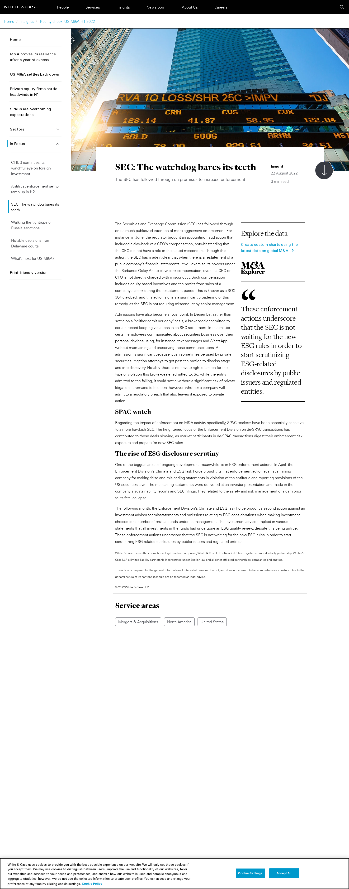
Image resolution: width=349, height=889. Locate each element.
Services (92, 7)
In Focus (17, 144)
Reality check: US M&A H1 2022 (67, 21)
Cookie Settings (250, 873)
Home (9, 21)
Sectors (17, 129)
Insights (123, 7)
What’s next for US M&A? (32, 258)
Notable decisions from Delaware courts (30, 243)
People (63, 7)
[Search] (342, 7)
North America (179, 621)
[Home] (21, 7)
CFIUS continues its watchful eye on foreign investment (31, 168)
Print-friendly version (28, 273)
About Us (190, 7)
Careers (220, 7)
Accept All (284, 873)
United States (212, 621)
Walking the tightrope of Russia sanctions (31, 225)
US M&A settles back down (34, 75)
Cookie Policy (92, 883)
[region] (174, 873)
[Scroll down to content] (324, 170)
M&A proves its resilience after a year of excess (33, 57)
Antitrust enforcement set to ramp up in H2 (35, 189)
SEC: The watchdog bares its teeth (35, 207)
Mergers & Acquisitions (138, 621)
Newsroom (155, 7)
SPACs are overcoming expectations (30, 112)
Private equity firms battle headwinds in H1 (33, 92)
